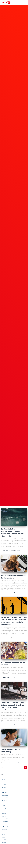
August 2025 (4, 803)
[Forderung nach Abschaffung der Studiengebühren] (14, 563)
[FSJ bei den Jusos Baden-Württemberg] (14, 737)
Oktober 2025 (4, 800)
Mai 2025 (3, 805)
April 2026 (4, 784)
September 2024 (5, 826)
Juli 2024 (3, 832)
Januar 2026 (4, 792)
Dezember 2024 (5, 818)
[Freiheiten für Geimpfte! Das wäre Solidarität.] (14, 650)
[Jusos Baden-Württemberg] (6, 2)
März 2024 (4, 842)
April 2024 (4, 839)
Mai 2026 (3, 782)
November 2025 (5, 797)
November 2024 (5, 821)
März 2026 (4, 787)
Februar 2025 (4, 813)
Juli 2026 (3, 776)
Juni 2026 (3, 779)
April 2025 (4, 808)
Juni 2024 (3, 834)
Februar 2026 (4, 790)
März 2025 (4, 811)
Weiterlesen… (11, 548)
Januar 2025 (4, 816)
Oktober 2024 (4, 824)
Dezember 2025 (5, 795)
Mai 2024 (3, 837)
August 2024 (4, 829)
